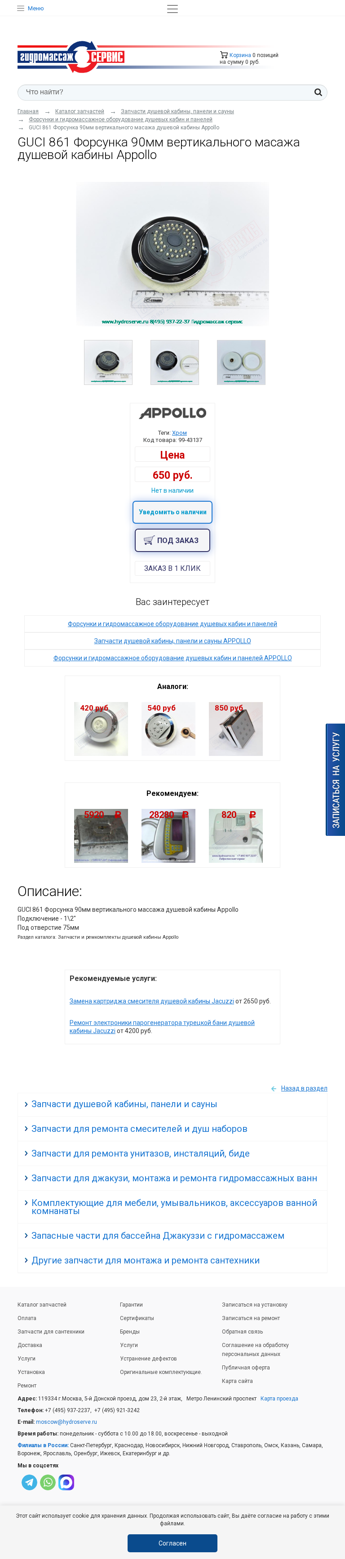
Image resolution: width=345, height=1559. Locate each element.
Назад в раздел (304, 1088)
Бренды (130, 1332)
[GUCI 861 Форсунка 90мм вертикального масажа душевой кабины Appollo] (172, 254)
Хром (179, 432)
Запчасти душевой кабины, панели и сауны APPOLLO (172, 641)
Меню (36, 8)
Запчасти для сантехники (51, 1332)
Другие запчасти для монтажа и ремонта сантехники (145, 1260)
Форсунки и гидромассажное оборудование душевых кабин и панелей (172, 623)
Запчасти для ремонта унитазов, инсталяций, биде (140, 1153)
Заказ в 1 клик (172, 568)
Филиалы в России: (43, 1445)
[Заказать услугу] (335, 780)
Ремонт (27, 1385)
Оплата (27, 1318)
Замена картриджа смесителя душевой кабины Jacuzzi (152, 1001)
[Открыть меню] (172, 9)
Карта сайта (237, 1381)
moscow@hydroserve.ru (66, 1422)
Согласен (172, 1543)
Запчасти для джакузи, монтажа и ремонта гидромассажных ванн (174, 1178)
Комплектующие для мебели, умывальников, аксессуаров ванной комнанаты (174, 1206)
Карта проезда (279, 1399)
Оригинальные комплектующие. (161, 1372)
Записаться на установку (255, 1305)
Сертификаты (137, 1318)
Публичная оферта (246, 1368)
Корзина (239, 55)
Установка (31, 1372)
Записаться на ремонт (251, 1318)
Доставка (30, 1345)
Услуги (26, 1359)
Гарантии (131, 1305)
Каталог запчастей (42, 1305)
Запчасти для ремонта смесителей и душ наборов (139, 1128)
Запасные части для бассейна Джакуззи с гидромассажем (157, 1235)
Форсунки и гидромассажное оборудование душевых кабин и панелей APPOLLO (172, 658)
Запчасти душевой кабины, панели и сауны (124, 1104)
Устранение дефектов (148, 1359)
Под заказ (178, 540)
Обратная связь (242, 1332)
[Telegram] (29, 1484)
